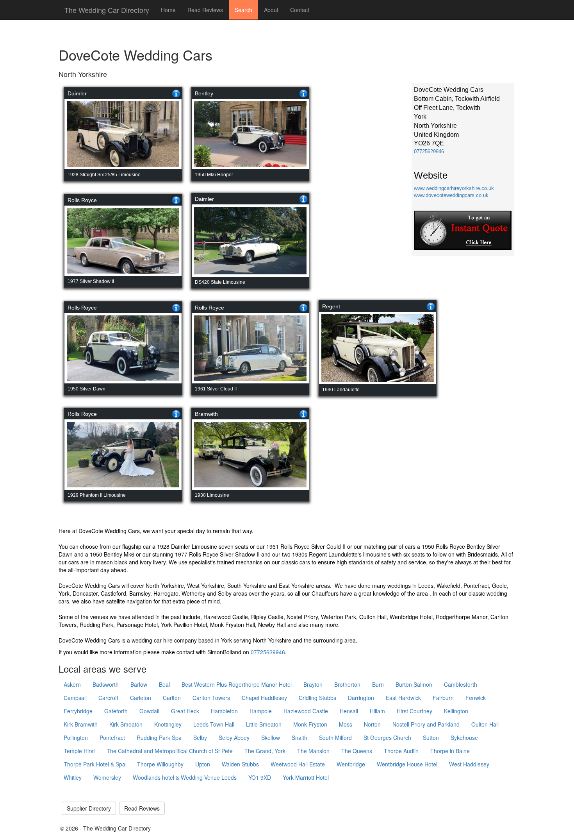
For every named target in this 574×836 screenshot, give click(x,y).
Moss (345, 724)
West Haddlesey (469, 764)
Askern (72, 684)
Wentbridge (351, 764)
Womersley (107, 777)
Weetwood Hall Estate (298, 764)
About (271, 10)
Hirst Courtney (414, 711)
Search (243, 10)
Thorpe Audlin (401, 751)
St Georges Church (387, 737)
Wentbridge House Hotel (407, 764)
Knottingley (168, 724)
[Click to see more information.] (176, 93)
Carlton (172, 698)
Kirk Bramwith (81, 724)
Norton (372, 724)
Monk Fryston (310, 724)
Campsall (75, 698)
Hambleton (224, 711)
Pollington (76, 737)
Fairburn (443, 698)
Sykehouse (464, 737)
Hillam (377, 711)
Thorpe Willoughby (160, 764)
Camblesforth (460, 684)
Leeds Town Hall (213, 724)
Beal (164, 684)
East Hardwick (403, 698)
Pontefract (112, 737)
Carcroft (108, 698)
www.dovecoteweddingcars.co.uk (451, 195)
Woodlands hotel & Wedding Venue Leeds (185, 777)
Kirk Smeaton (126, 724)
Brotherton (347, 684)
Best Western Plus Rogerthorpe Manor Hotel (237, 684)
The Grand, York (264, 751)
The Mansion (313, 751)
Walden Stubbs (240, 764)
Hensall (349, 711)
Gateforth (116, 711)
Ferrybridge (78, 711)
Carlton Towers (211, 698)
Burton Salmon (414, 684)
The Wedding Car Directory (106, 10)
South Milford (335, 737)
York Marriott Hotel (306, 777)
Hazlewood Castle (305, 711)
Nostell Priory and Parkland (426, 724)
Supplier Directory (89, 808)
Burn (378, 684)
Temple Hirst (79, 751)
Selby (200, 737)
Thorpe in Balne (450, 751)
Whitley (73, 777)
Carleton (140, 698)
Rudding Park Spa (159, 737)
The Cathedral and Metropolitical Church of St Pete (170, 751)
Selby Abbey (234, 737)
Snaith (299, 737)
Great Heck (185, 711)
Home (168, 10)
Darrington (361, 698)
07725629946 (429, 151)
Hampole (261, 711)
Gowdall (149, 711)
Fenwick (475, 698)
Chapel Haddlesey (264, 698)
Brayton (313, 684)
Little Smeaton (264, 724)
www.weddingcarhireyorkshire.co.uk (454, 188)
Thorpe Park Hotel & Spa (94, 764)
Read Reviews (205, 10)
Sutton (431, 737)
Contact (299, 10)
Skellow (270, 737)
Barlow (138, 684)
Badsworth (106, 684)
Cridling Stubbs (317, 698)
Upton (202, 764)
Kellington (456, 711)
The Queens (356, 751)
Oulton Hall (485, 724)
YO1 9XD (259, 777)
